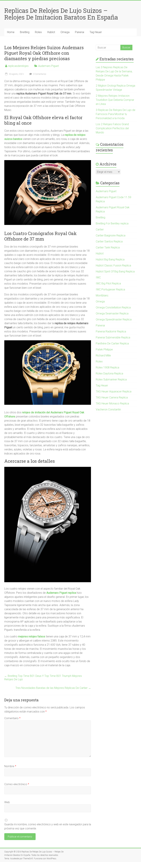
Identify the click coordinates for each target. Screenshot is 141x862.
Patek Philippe (104, 349)
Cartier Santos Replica (109, 241)
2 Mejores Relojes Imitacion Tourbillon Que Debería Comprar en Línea (115, 100)
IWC (98, 277)
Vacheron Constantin (108, 409)
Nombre (10, 766)
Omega (65, 32)
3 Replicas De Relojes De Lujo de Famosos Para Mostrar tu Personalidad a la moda (115, 114)
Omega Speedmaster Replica (114, 319)
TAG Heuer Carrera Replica (112, 397)
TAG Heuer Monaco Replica (112, 403)
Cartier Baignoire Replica (110, 235)
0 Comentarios (39, 74)
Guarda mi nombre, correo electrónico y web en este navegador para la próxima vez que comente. (47, 826)
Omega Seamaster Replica (112, 313)
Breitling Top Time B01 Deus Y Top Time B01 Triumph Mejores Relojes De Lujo (43, 677)
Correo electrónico (16, 784)
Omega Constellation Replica (113, 307)
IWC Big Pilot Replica (108, 283)
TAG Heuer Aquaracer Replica (113, 391)
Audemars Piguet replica (61, 592)
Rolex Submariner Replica (111, 379)
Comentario (12, 718)
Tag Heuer (96, 32)
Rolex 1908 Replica (107, 367)
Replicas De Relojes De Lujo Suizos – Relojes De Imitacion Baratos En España (61, 13)
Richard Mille (103, 355)
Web (7, 802)
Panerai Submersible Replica (113, 337)
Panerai (79, 32)
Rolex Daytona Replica (109, 373)
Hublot (51, 32)
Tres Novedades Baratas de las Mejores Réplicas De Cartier (53, 688)
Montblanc (102, 295)
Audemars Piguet (48, 66)
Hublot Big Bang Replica (110, 259)
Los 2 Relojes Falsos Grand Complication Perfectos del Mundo (112, 128)
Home (10, 32)
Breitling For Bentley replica (112, 223)
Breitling (24, 32)
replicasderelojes (18, 66)
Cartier (100, 229)
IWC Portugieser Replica (110, 289)
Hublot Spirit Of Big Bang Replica (115, 271)
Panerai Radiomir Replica (111, 331)
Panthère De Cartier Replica (112, 343)
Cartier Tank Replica (108, 247)
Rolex (38, 32)
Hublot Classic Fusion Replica (113, 265)
